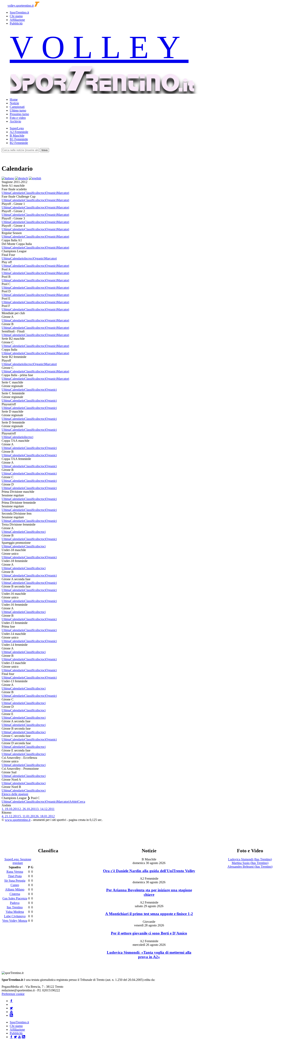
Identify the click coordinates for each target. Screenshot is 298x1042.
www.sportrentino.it (17, 820)
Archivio (15, 121)
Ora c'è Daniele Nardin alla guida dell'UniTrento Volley (149, 871)
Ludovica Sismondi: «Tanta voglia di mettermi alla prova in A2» (149, 954)
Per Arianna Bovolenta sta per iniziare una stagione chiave (149, 892)
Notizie (14, 103)
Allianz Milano (14, 889)
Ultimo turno (18, 110)
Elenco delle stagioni (15, 794)
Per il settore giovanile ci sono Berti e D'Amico (149, 933)
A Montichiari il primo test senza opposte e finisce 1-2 (149, 914)
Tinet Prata (15, 876)
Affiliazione (17, 19)
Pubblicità (16, 23)
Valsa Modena (15, 911)
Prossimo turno (19, 114)
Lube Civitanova (15, 916)
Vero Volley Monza (14, 920)
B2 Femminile (19, 143)
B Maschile (17, 135)
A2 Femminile (19, 132)
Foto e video (18, 117)
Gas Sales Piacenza (14, 898)
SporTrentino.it (19, 12)
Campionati (17, 107)
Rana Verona (14, 871)
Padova (14, 903)
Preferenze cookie (13, 994)
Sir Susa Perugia (14, 880)
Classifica (30, 193)
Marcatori (63, 193)
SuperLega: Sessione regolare (17, 861)
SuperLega (17, 128)
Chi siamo (16, 16)
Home (14, 99)
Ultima (6, 193)
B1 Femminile (19, 139)
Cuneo (15, 885)
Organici (51, 193)
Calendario (17, 193)
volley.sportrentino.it (21, 5)
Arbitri (73, 801)
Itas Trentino (15, 907)
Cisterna (15, 894)
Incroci (41, 193)
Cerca (81, 801)
